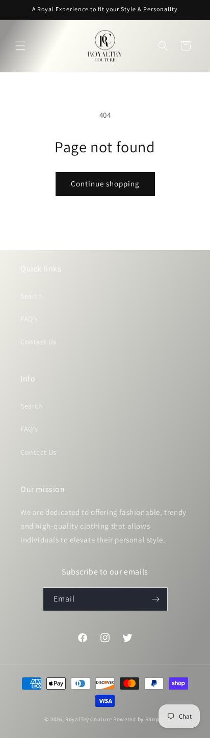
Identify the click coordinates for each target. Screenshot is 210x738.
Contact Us (38, 341)
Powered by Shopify (139, 719)
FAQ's (29, 318)
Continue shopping (105, 183)
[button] (20, 46)
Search (31, 295)
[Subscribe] (156, 599)
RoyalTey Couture (89, 719)
